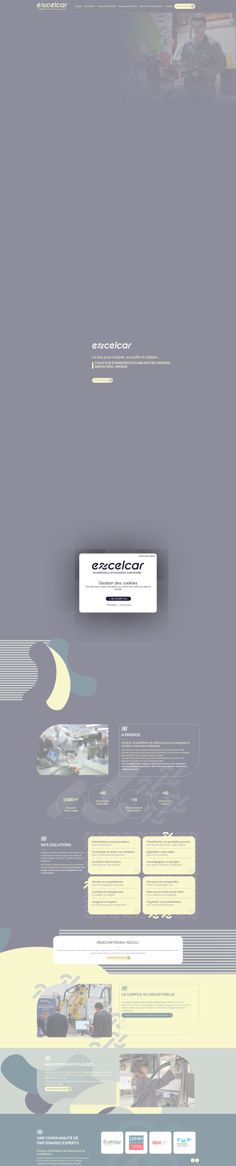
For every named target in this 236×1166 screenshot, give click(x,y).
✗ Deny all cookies (146, 556)
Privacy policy (126, 605)
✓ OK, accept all (118, 599)
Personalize (112, 605)
